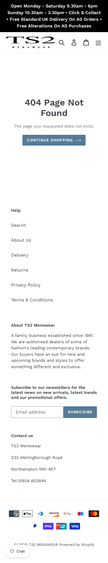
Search (18, 225)
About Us (21, 240)
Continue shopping (50, 140)
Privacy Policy (25, 285)
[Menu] (98, 42)
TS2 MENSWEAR (43, 545)
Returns (19, 270)
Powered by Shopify (76, 545)
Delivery (19, 255)
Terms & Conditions (32, 300)
